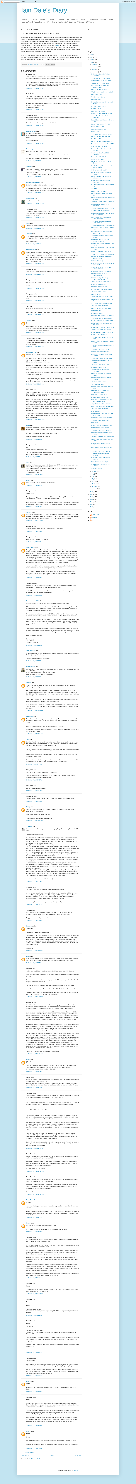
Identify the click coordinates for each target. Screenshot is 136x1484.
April (93, 481)
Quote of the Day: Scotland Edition (101, 308)
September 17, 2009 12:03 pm (35, 177)
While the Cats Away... (97, 468)
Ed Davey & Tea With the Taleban (101, 271)
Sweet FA (94, 188)
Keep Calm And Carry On (98, 111)
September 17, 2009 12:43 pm (35, 384)
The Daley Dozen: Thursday (99, 305)
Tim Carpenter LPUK (32, 601)
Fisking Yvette (95, 131)
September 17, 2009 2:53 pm (34, 645)
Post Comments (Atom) (35, 1459)
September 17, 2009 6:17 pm (34, 904)
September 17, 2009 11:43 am (34, 88)
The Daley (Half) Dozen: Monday (100, 451)
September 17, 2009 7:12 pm (34, 997)
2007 (91, 494)
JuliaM (28, 425)
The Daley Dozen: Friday (98, 292)
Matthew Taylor (30, 131)
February (94, 486)
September (95, 72)
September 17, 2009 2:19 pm (34, 577)
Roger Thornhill (30, 1200)
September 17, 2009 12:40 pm (35, 332)
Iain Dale (94, 517)
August (94, 471)
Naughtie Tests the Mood (98, 129)
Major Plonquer (30, 650)
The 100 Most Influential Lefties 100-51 (102, 144)
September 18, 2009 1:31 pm (34, 1217)
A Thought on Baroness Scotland (100, 210)
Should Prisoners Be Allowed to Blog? (102, 425)
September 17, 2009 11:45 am (34, 109)
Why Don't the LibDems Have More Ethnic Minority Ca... (101, 268)
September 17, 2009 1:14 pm (34, 439)
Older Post (78, 1456)
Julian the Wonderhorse (33, 182)
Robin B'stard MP (31, 352)
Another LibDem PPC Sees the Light (101, 297)
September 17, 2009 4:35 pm (34, 734)
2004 (91, 502)
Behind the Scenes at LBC (99, 191)
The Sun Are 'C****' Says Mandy (100, 78)
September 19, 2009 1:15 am (34, 1425)
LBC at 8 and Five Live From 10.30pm (102, 320)
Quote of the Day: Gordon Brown (100, 136)
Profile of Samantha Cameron (99, 397)
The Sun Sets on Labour (98, 97)
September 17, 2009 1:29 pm (34, 474)
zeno (27, 223)
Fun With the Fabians (97, 139)
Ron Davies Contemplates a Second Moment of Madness (101, 400)
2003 (91, 504)
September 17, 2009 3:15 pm (34, 661)
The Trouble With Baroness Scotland (102, 318)
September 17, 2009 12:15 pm (35, 203)
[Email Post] (42, 64)
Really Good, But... (96, 99)
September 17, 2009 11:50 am (34, 125)
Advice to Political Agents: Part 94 (101, 282)
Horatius (28, 682)
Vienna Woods (30, 547)
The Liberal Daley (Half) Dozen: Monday (103, 225)
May (93, 479)
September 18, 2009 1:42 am (34, 1087)
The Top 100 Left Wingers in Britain (101, 134)
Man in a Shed (30, 198)
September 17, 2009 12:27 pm (35, 263)
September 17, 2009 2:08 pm (34, 531)
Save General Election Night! (99, 462)
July (93, 474)
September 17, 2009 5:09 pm (34, 801)
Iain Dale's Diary (44, 10)
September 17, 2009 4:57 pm (34, 780)
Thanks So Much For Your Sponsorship (102, 436)
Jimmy (28, 480)
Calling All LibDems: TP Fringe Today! (102, 252)
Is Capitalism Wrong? (97, 313)
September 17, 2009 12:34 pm (35, 300)
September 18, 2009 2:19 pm (34, 1315)
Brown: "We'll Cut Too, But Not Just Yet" (102, 332)
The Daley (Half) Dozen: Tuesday (101, 430)
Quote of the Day (96, 294)
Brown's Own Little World (98, 157)
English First (30, 716)
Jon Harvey (29, 149)
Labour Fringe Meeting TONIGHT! (101, 124)
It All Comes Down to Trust (98, 395)
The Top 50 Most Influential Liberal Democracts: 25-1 (101, 221)
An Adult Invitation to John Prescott (101, 329)
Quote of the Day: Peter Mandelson (101, 141)
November (95, 67)
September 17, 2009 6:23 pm (34, 920)
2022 (91, 55)
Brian (27, 462)
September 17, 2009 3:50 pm (34, 677)
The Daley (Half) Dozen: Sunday (100, 349)
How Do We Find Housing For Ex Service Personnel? (100, 240)
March (94, 484)
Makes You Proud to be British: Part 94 (102, 406)
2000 (91, 507)
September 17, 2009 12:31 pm (35, 274)
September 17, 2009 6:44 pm (34, 950)
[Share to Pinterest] (54, 65)
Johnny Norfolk (30, 666)
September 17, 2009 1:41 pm (34, 485)
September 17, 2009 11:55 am (34, 143)
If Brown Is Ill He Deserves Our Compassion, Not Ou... (100, 391)
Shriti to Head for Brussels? (99, 170)
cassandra (29, 826)
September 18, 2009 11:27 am (34, 1148)
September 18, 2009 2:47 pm (34, 1375)
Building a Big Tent (96, 108)
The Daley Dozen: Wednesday (100, 420)
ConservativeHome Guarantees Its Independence (101, 177)
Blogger (76, 1470)
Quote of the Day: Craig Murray (100, 83)
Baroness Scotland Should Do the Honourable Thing (101, 217)
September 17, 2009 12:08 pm (35, 193)
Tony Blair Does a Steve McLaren (101, 404)
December (95, 64)
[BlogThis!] (48, 65)
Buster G (28, 512)
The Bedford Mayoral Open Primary (101, 358)
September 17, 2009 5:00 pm (34, 790)
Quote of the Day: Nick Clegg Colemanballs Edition (99, 278)
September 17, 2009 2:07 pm (34, 520)
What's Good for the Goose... (99, 146)
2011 (91, 57)
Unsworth (29, 234)
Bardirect (29, 926)
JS (92, 520)
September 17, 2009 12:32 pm (35, 288)
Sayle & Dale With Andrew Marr (100, 351)
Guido (58, 45)
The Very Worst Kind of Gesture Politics (102, 208)
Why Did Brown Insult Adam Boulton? (102, 92)
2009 (91, 62)
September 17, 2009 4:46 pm (34, 764)
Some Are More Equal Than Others (101, 80)
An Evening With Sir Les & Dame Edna (102, 327)
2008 (91, 492)
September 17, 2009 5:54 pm (34, 881)
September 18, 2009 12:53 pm (35, 1171)
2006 (91, 497)
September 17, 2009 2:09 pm (34, 542)
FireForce (29, 166)
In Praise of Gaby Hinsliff (98, 106)
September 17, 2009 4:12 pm (34, 711)
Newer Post (25, 1456)
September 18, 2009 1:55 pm (34, 1231)
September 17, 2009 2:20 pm (34, 595)
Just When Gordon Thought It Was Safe (102, 201)
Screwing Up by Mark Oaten (99, 287)
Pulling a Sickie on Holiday (99, 334)
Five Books (94, 423)
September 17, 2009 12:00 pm (35, 161)
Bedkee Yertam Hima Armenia (100, 427)
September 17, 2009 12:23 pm (35, 244)
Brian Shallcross (96, 411)
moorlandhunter (31, 250)
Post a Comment (28, 1452)
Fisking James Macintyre (98, 284)
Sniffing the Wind (96, 310)
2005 (91, 499)
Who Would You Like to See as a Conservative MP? (100, 274)
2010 (91, 60)
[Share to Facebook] (52, 65)
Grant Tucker (95, 514)
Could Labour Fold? (97, 94)
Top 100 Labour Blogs (97, 384)
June (93, 476)
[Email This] (46, 65)
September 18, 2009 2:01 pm (34, 1278)
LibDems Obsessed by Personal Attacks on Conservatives (102, 213)
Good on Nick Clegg (97, 261)
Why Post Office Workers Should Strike (102, 315)
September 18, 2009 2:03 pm (34, 1294)
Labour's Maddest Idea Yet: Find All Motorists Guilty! (101, 257)
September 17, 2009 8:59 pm (34, 1071)
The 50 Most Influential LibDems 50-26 (102, 254)
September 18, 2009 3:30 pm (34, 1391)
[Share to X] (50, 65)
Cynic (28, 739)
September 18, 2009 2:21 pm (34, 1352)
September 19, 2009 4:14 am (34, 1448)
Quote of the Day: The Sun (99, 89)
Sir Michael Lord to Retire (98, 367)
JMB (27, 956)
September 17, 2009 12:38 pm (35, 315)
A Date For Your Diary (97, 159)
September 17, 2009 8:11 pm (34, 1054)
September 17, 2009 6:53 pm (34, 963)
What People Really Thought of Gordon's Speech (100, 86)
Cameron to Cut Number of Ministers (101, 418)
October (94, 69)
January (94, 489)
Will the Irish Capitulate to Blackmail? (102, 303)
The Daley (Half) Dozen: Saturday (101, 365)
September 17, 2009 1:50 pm (34, 506)
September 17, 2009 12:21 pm (35, 217)
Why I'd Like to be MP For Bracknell (101, 113)
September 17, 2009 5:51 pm (34, 820)
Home (52, 1456)
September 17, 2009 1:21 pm (34, 457)
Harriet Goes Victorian (97, 126)
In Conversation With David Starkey (101, 289)
